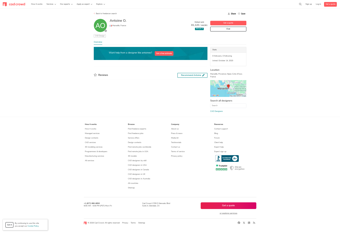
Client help (218, 143)
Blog (216, 133)
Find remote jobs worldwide (139, 147)
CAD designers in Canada (138, 170)
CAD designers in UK (136, 174)
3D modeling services (94, 147)
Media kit (174, 138)
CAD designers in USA (137, 165)
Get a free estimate (164, 54)
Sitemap (131, 188)
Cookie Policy (33, 226)
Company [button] (175, 124)
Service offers (133, 138)
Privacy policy (176, 156)
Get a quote (330, 4)
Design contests (91, 138)
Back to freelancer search (106, 14)
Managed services (92, 133)
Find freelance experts (137, 129)
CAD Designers (216, 111)
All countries (133, 183)
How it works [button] (91, 124)
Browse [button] (131, 124)
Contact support (221, 129)
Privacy (125, 223)
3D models (132, 156)
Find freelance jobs (135, 133)
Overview (98, 42)
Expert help (219, 147)
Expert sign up (220, 152)
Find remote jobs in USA (138, 152)
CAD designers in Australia (139, 179)
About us (175, 129)
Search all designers (221, 101)
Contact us (175, 147)
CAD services (90, 143)
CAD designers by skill (137, 161)
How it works (90, 129)
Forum (217, 138)
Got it (9, 225)
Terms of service (178, 152)
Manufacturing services (94, 156)
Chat (228, 29)
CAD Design (100, 36)
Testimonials (176, 143)
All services (89, 161)
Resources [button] (218, 124)
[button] (51, 4)
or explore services (228, 213)
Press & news (176, 133)
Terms (133, 223)
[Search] (300, 4)
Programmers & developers (96, 152)
